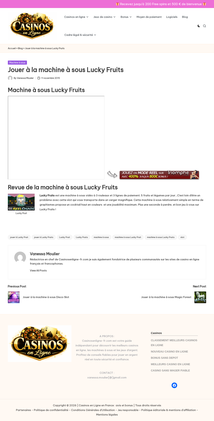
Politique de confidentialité (51, 410)
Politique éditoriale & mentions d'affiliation (168, 410)
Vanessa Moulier (45, 253)
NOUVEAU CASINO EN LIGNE (169, 351)
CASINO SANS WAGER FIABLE (170, 370)
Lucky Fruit (64, 237)
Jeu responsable (128, 410)
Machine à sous (17, 62)
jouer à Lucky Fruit (19, 237)
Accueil (12, 48)
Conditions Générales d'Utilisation (93, 410)
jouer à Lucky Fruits (43, 237)
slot (182, 237)
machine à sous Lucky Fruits (161, 237)
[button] (38, 270)
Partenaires (23, 410)
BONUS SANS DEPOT (164, 357)
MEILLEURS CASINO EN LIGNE (170, 364)
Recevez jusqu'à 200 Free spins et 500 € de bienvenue (161, 4)
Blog (20, 48)
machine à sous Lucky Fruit (128, 237)
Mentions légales (107, 414)
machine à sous (101, 237)
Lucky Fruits (82, 237)
